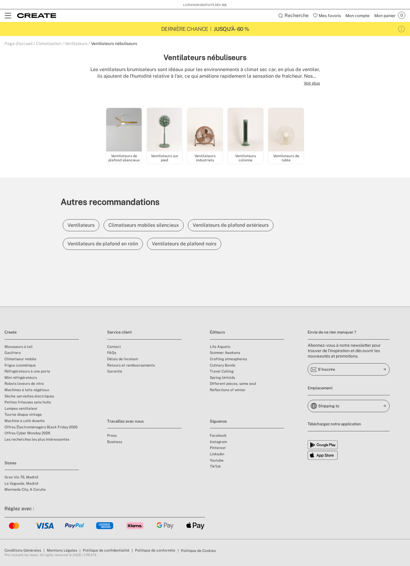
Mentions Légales (62, 550)
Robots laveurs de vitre (24, 384)
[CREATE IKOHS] (37, 15)
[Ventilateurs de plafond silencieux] (124, 130)
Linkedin (217, 454)
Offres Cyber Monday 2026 (27, 433)
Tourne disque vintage (23, 414)
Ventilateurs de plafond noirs (184, 244)
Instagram (218, 442)
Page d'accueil (19, 43)
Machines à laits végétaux (27, 390)
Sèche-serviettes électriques (29, 396)
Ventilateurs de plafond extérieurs (231, 225)
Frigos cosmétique (20, 365)
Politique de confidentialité (106, 550)
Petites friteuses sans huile (28, 402)
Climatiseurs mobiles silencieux (143, 225)
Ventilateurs (76, 43)
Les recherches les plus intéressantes (37, 439)
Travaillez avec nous (125, 421)
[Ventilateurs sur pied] (164, 130)
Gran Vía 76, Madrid (21, 477)
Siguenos (218, 421)
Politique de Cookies (198, 551)
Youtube (217, 460)
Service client (119, 332)
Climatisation (48, 43)
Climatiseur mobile (20, 359)
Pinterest (218, 448)
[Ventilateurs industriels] (205, 130)
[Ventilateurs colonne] (245, 130)
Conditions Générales (23, 550)
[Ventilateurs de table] (286, 130)
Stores (11, 463)
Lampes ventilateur (21, 408)
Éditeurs (217, 332)
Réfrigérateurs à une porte (27, 371)
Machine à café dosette (25, 421)
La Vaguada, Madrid (21, 483)
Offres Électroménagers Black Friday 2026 (41, 427)
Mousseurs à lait (19, 347)
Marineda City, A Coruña (25, 489)
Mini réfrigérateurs (21, 378)
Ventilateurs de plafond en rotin (103, 244)
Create (11, 332)
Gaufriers (13, 353)
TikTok (215, 466)
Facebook (218, 435)
